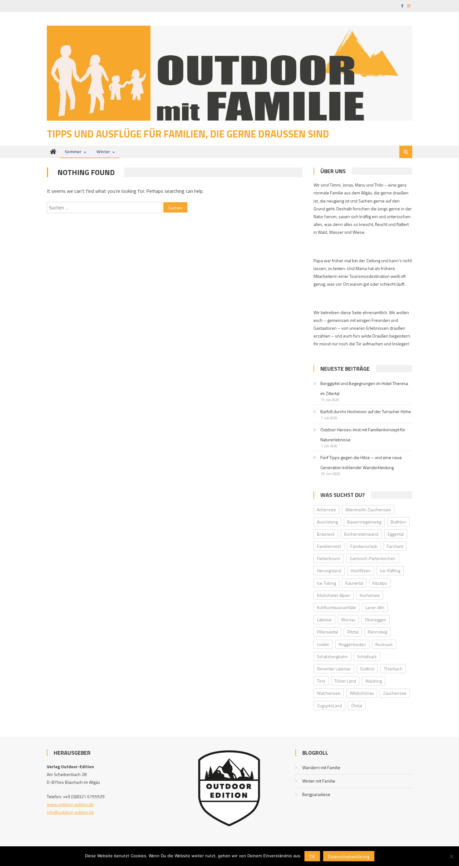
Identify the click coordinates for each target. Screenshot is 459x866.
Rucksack (384, 644)
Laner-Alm (374, 607)
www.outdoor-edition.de (70, 804)
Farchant (395, 546)
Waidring (373, 681)
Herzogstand (329, 570)
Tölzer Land (345, 681)
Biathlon (398, 521)
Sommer (73, 151)
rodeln (323, 644)
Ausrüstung (327, 521)
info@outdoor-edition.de (70, 812)
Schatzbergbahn (332, 656)
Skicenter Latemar (334, 668)
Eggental (396, 534)
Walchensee (328, 693)
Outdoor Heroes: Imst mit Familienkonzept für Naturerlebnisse (362, 434)
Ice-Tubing (326, 583)
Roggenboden (352, 644)
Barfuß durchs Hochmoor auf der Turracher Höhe (365, 411)
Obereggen (375, 619)
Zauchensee (395, 693)
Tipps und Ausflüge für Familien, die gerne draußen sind (188, 133)
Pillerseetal (327, 631)
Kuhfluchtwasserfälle (336, 607)
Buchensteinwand (361, 534)
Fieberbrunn (328, 558)
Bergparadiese (316, 794)
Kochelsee (370, 595)
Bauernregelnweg (364, 521)
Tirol (321, 681)
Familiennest (329, 546)
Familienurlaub (364, 546)
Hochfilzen (361, 570)
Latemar (324, 619)
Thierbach (393, 668)
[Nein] (451, 856)
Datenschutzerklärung (348, 856)
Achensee (326, 509)
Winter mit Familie (318, 781)
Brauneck (326, 534)
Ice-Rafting (390, 570)
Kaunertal (354, 583)
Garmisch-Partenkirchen (373, 558)
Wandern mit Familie (321, 767)
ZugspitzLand (329, 705)
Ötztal (356, 705)
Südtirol (367, 668)
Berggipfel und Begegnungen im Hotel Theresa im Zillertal (364, 388)
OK (312, 856)
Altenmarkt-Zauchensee (368, 509)
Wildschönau (362, 693)
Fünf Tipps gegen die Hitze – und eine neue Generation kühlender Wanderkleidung (361, 462)
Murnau (348, 619)
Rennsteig (377, 631)
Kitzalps (380, 583)
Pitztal (352, 631)
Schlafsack (367, 656)
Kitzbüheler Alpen (333, 595)
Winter (103, 151)
